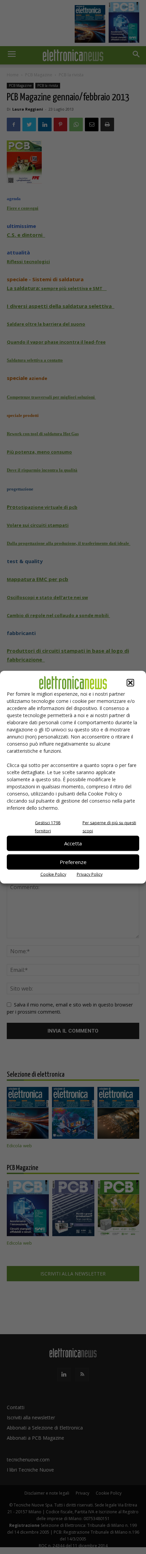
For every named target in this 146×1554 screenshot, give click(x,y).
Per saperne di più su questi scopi (109, 826)
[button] (130, 682)
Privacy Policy (90, 874)
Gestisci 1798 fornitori (47, 826)
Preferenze (73, 862)
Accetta (73, 843)
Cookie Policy (53, 874)
